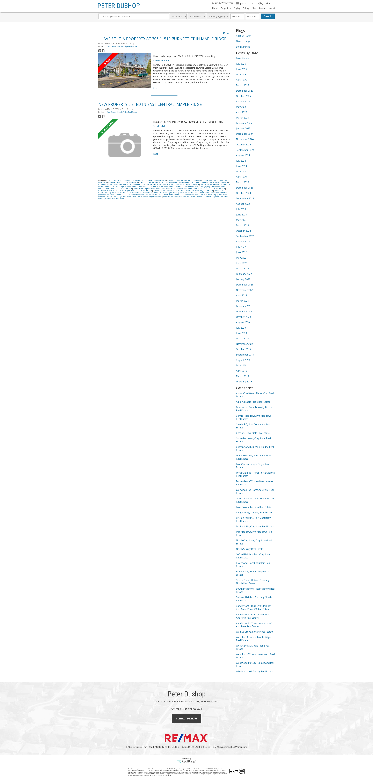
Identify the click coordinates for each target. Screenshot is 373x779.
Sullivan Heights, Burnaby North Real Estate (176, 193)
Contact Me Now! (186, 718)
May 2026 (241, 74)
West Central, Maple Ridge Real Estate (147, 197)
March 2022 (242, 268)
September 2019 (245, 354)
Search (267, 16)
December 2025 (244, 90)
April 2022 (241, 263)
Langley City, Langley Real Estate (213, 186)
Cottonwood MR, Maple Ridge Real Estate (212, 182)
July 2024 (241, 160)
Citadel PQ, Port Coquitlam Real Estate (123, 182)
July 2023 (241, 209)
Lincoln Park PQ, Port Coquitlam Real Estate (115, 189)
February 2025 (244, 123)
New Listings (243, 41)
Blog (254, 8)
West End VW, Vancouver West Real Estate (179, 197)
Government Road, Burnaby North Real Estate (156, 186)
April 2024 (241, 176)
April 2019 (241, 370)
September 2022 (245, 236)
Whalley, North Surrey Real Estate (111, 199)
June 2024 (241, 166)
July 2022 (241, 247)
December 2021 (244, 284)
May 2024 (241, 171)
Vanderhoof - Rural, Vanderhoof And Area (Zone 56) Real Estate (253, 607)
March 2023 (242, 225)
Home (215, 8)
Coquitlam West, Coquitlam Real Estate (180, 182)
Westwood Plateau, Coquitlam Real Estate (213, 197)
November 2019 (245, 343)
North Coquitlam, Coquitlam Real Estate (209, 189)
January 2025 (243, 128)
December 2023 (244, 187)
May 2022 (241, 257)
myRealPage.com (186, 762)
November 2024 (245, 139)
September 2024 (245, 150)
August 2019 (243, 360)
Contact (262, 8)
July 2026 (241, 63)
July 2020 (241, 327)
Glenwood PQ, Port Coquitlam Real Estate (121, 186)
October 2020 (243, 317)
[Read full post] (124, 71)
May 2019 (241, 365)
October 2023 (243, 193)
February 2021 (244, 306)
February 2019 (244, 381)
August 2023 (243, 203)
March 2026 (242, 85)
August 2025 (243, 101)
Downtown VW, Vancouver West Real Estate (115, 184)
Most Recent (243, 58)
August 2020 (243, 322)
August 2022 (243, 241)
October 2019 (243, 349)
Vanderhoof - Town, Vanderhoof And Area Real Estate (179, 195)
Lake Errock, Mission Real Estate (187, 186)
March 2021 (242, 300)
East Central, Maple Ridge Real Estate (122, 46)
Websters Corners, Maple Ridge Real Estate (114, 197)
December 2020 (244, 311)
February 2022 (244, 273)
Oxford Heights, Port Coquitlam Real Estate (135, 191)
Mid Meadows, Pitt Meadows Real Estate (177, 189)
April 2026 (241, 80)
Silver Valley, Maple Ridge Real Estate (199, 191)
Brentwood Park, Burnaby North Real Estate (184, 180)
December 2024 (244, 133)
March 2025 (242, 117)
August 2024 (243, 155)
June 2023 (241, 214)
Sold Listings (243, 46)
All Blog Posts (243, 36)
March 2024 (242, 182)
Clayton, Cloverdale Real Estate (151, 182)
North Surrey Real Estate (108, 191)
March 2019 (242, 376)
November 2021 (245, 290)
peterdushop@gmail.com (234, 746)
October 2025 (243, 96)
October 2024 (243, 144)
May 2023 (241, 220)
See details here (161, 60)
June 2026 (241, 69)
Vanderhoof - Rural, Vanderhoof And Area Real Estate (136, 195)
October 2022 (243, 230)
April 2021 (241, 295)
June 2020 (241, 333)
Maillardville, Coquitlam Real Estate (147, 189)
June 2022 (241, 252)
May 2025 (241, 106)
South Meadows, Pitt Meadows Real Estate (143, 193)
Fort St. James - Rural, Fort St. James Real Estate (181, 184)
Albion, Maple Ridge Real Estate (154, 180)
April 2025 (241, 112)
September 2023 (245, 198)
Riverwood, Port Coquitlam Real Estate (168, 191)
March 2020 (242, 338)
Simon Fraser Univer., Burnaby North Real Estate (252, 582)
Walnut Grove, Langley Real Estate (214, 195)
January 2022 (243, 279)
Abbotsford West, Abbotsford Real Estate (124, 180)
